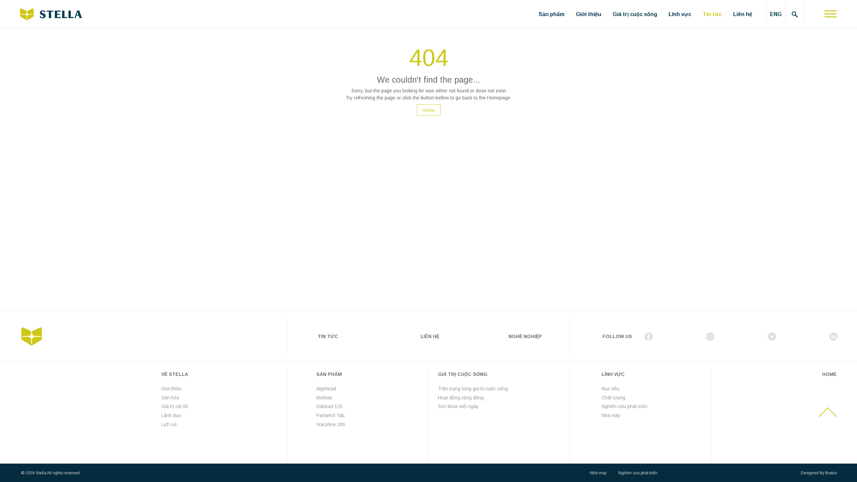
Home (428, 110)
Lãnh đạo (171, 415)
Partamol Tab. (331, 415)
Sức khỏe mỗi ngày (458, 406)
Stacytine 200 (330, 424)
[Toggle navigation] (830, 14)
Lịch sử (169, 424)
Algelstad (326, 388)
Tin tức (712, 14)
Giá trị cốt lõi (174, 406)
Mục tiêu (610, 388)
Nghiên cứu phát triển (624, 406)
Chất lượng (613, 397)
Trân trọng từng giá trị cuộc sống (473, 388)
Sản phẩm (551, 14)
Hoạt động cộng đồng (461, 397)
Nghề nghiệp (525, 336)
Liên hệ (742, 14)
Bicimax (324, 397)
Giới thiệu (588, 14)
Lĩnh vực (680, 14)
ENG (776, 14)
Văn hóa (170, 397)
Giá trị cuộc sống (635, 14)
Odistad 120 (329, 406)
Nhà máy (611, 415)
